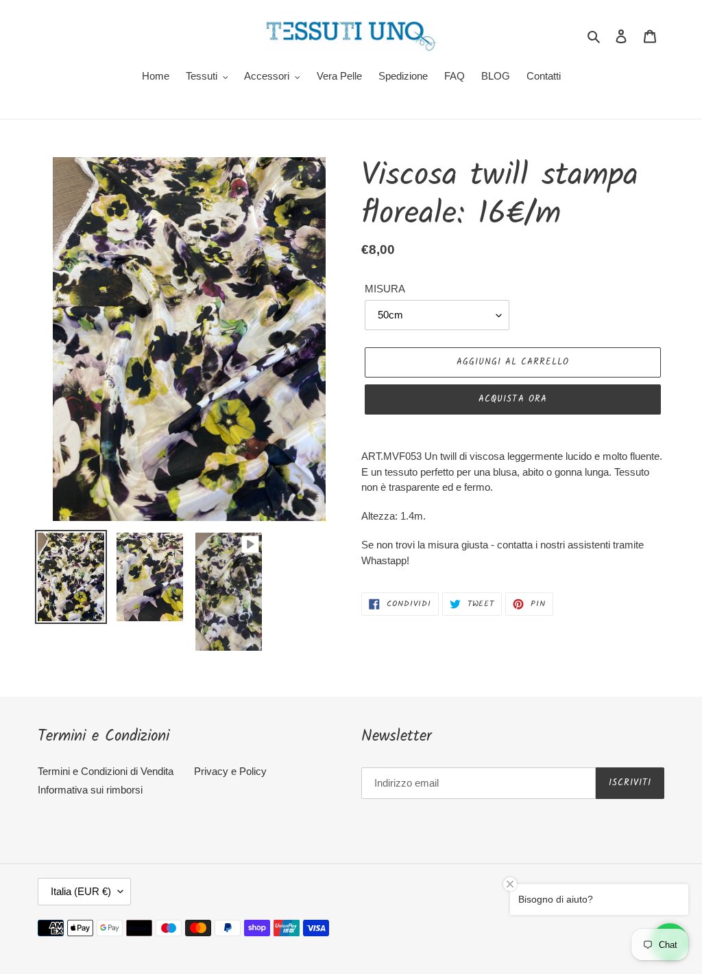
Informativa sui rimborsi (90, 790)
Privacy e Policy (230, 771)
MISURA (385, 288)
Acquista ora (512, 399)
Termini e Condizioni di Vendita (105, 771)
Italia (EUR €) (81, 891)
